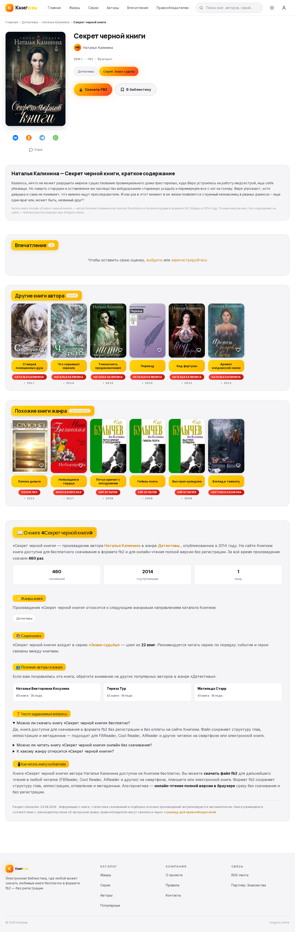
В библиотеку (138, 89)
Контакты (173, 895)
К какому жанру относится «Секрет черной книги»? (65, 751)
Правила (172, 885)
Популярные (110, 905)
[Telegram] (42, 137)
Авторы (113, 8)
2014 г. (78, 59)
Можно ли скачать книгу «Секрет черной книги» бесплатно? (73, 723)
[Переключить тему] (271, 7)
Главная (54, 8)
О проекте (174, 875)
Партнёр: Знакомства (248, 885)
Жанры (74, 8)
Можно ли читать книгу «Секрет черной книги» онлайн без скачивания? (84, 745)
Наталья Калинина (55, 22)
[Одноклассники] (29, 137)
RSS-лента (239, 875)
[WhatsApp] (56, 137)
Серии (93, 8)
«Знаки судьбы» (104, 645)
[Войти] (283, 7)
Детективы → (79, 410)
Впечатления (137, 8)
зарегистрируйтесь (189, 260)
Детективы (30, 22)
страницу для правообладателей (190, 812)
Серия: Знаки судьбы (119, 71)
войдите (154, 260)
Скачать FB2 (96, 89)
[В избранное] (41, 349)
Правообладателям (172, 8)
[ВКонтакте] (15, 137)
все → (72, 295)
